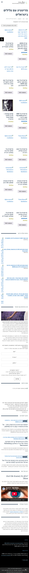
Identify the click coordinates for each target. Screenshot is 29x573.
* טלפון (14, 363)
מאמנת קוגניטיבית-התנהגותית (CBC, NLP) (13, 543)
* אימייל (14, 357)
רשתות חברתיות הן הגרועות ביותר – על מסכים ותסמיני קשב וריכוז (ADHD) (15, 426)
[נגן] (26, 500)
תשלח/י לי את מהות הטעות (16, 511)
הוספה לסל (22, 59)
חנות (23, 18)
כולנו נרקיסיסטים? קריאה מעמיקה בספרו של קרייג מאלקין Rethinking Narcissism (16, 443)
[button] (2, 39)
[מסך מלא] (3, 500)
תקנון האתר (25, 560)
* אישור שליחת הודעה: (14, 373)
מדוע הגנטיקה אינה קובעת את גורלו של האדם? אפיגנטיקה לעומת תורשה (15, 461)
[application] (14, 493)
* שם (14, 351)
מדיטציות (19, 18)
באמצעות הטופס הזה (6, 555)
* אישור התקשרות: (14, 370)
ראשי (27, 18)
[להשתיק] (5, 500)
